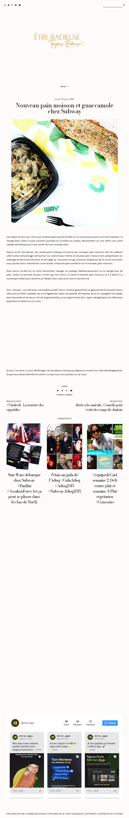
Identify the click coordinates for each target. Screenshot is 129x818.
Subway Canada (64, 395)
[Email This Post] (71, 390)
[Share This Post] (62, 390)
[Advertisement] (65, 334)
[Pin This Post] (66, 390)
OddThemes (91, 814)
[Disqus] (64, 560)
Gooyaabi (118, 814)
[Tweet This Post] (58, 390)
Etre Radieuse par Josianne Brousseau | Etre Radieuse (34, 814)
